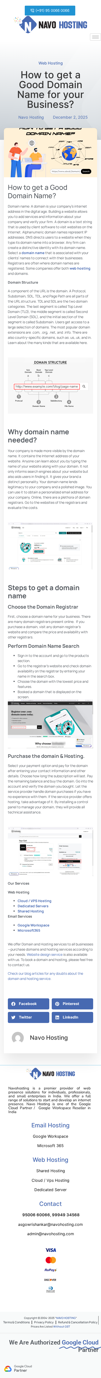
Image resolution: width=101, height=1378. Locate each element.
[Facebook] (33, 1304)
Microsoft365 (29, 930)
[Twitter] (45, 1304)
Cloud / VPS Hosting (34, 900)
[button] (50, 11)
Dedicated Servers (33, 906)
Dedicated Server (50, 1189)
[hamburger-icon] (95, 37)
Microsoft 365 (50, 1145)
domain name (33, 252)
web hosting (80, 268)
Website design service (45, 954)
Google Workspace (33, 925)
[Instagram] (58, 1304)
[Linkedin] (70, 1304)
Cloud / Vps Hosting (50, 1180)
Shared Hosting (31, 911)
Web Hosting (50, 63)
